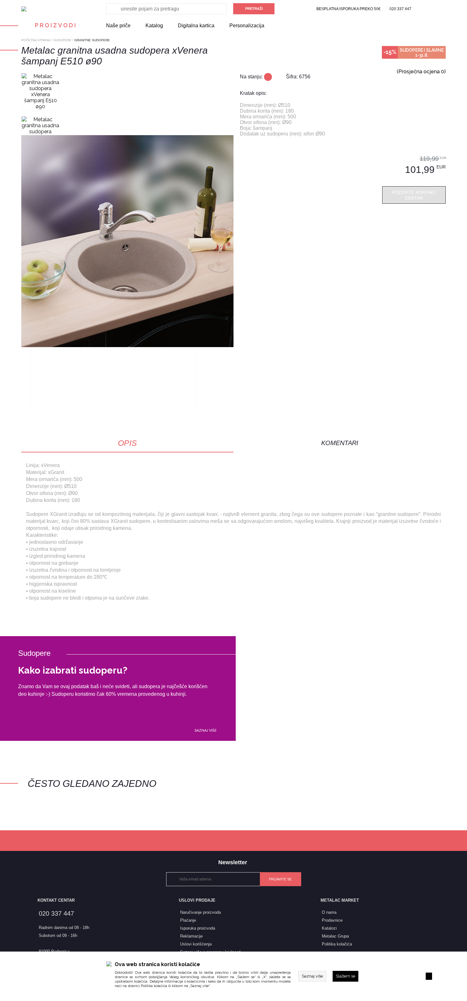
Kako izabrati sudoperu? (72, 670)
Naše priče (118, 25)
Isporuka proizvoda (197, 928)
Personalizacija (246, 25)
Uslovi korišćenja (196, 944)
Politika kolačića (154, 986)
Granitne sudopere (92, 40)
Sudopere (62, 40)
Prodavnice (332, 920)
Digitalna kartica (196, 25)
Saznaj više (205, 730)
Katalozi (329, 928)
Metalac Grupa (335, 936)
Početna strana (36, 40)
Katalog (154, 25)
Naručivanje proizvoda (200, 912)
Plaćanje (188, 920)
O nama (329, 912)
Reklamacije (191, 936)
